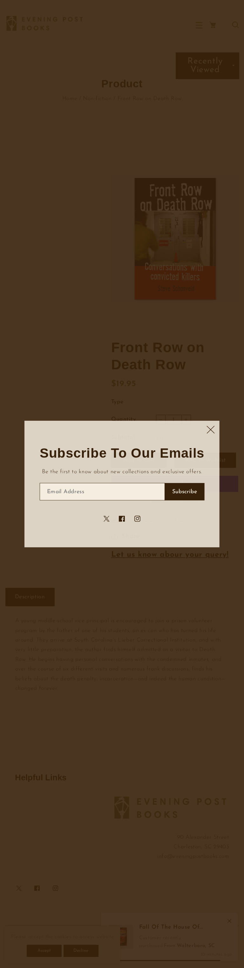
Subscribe (184, 491)
